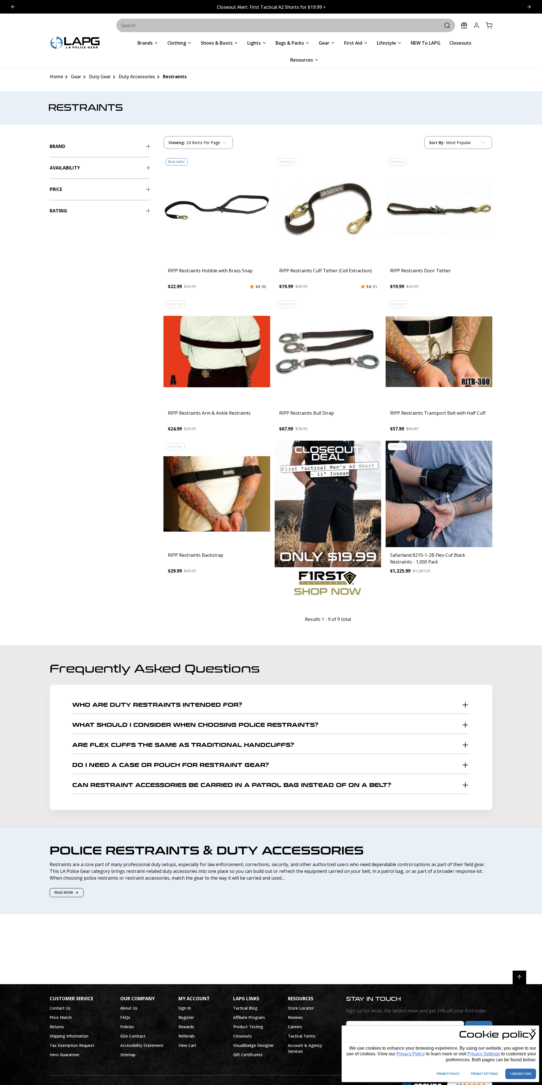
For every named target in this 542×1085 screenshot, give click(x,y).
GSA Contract (132, 1036)
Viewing (177, 142)
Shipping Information (69, 1036)
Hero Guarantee (64, 1054)
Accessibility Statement (141, 1045)
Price (56, 189)
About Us (128, 1008)
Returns (57, 1026)
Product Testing (248, 1026)
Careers (295, 1026)
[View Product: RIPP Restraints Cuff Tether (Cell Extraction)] (328, 209)
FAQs (125, 1017)
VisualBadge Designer (253, 1045)
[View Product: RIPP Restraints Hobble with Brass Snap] (216, 209)
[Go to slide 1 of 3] (529, 7)
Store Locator (301, 1008)
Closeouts (242, 1036)
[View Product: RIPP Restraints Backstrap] (216, 494)
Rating (58, 211)
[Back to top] (519, 977)
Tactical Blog (245, 1008)
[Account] (476, 25)
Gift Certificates (248, 1054)
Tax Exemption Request (72, 1045)
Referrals (186, 1036)
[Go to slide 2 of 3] (13, 7)
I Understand (521, 1074)
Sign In (184, 1008)
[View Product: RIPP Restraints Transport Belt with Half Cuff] (439, 351)
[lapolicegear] (75, 43)
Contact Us (60, 1008)
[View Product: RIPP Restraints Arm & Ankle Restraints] (216, 351)
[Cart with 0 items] (489, 25)
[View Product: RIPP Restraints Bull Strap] (328, 351)
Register (186, 1017)
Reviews (295, 1017)
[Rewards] (464, 25)
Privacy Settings (483, 1053)
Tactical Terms (301, 1036)
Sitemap (128, 1054)
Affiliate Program (249, 1017)
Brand (57, 146)
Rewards (186, 1026)
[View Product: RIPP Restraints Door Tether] (439, 209)
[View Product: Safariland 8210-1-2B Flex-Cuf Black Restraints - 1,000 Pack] (439, 494)
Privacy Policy (410, 1053)
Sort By (437, 144)
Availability (65, 168)
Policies (127, 1026)
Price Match (61, 1017)
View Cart (187, 1045)
